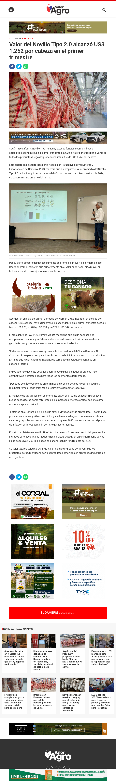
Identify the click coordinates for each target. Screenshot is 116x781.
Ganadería (27, 39)
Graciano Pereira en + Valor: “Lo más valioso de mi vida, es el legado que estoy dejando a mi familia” (14, 658)
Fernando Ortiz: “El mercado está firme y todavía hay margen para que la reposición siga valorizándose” (101, 658)
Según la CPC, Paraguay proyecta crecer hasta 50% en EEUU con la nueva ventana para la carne (72, 659)
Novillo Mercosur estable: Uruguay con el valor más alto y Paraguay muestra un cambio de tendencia (71, 703)
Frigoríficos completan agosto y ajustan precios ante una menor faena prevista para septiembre (14, 701)
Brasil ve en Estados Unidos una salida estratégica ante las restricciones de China (42, 701)
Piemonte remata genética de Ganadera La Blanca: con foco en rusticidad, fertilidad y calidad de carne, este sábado (43, 660)
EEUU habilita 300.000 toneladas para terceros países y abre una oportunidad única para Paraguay (101, 701)
